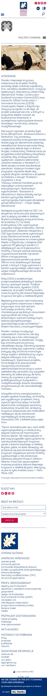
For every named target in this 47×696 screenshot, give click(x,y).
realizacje (6, 621)
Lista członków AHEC (25, 671)
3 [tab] (37, 48)
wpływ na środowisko (12, 594)
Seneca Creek (8, 608)
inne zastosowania (10, 624)
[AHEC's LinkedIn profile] (45, 3)
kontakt (5, 656)
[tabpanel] (23, 58)
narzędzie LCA (8, 599)
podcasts (6, 640)
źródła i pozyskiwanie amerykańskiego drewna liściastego (21, 571)
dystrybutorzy (8, 662)
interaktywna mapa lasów (14, 602)
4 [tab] (40, 48)
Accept (6, 692)
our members (8, 665)
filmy (4, 637)
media (4, 610)
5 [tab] (44, 48)
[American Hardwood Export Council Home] (23, 8)
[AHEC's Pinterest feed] (42, 3)
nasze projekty (9, 618)
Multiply (23, 37)
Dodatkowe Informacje (17, 651)
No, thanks (18, 691)
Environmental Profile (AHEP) (16, 597)
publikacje (6, 643)
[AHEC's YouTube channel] (36, 3)
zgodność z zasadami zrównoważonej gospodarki (21, 590)
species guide (8, 561)
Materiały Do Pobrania (16, 634)
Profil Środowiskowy (16, 582)
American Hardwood (15, 558)
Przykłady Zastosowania (18, 615)
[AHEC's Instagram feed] (39, 3)
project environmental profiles (17, 605)
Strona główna (12, 552)
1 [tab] (30, 48)
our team (6, 659)
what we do (7, 654)
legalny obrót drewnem (13, 586)
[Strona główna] (9, 540)
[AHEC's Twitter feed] (2, 493)
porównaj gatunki (10, 564)
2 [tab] (34, 48)
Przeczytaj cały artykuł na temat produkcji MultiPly (22, 478)
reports (5, 646)
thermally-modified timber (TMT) (18, 575)
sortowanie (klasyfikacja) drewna (18, 566)
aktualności (9, 629)
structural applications (13, 577)
